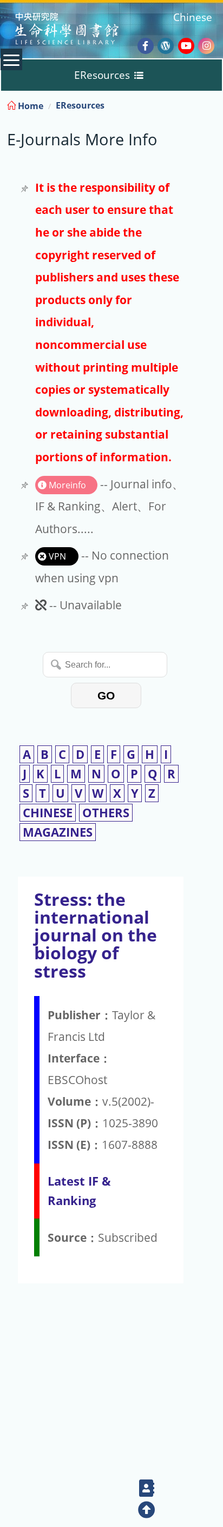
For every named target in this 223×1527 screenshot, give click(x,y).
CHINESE (48, 812)
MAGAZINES (58, 832)
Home (29, 106)
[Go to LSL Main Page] (80, 30)
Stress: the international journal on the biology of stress (95, 935)
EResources (80, 105)
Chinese (192, 17)
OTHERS (105, 812)
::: (214, 104)
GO (106, 695)
